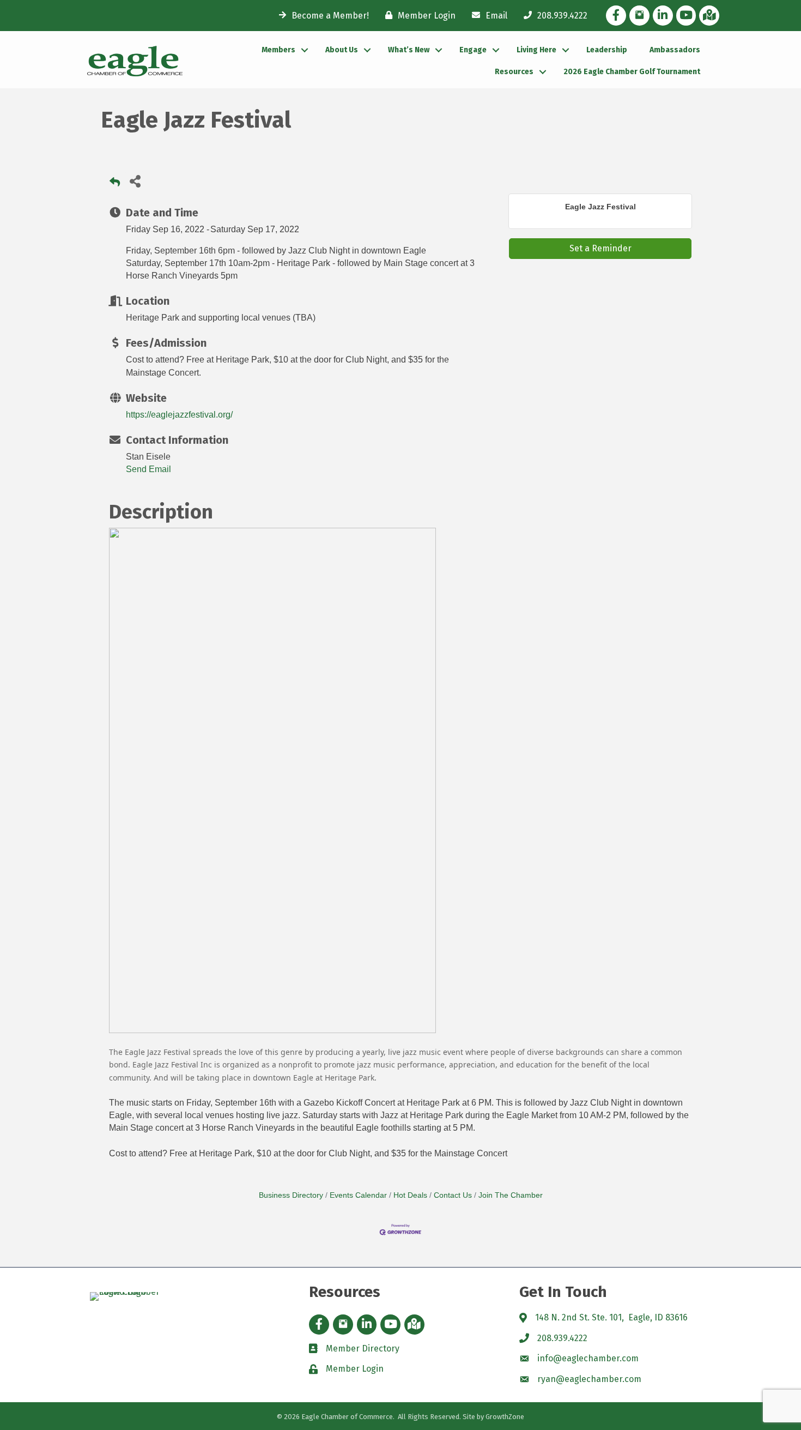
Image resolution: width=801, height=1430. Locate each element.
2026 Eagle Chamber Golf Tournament (631, 71)
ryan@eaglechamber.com (589, 1379)
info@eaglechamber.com (588, 1358)
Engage (473, 50)
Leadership (606, 50)
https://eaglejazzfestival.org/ (179, 414)
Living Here (536, 50)
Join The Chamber (510, 1195)
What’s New (408, 50)
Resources (514, 71)
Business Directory (291, 1195)
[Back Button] (115, 184)
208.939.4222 (562, 1338)
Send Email (148, 469)
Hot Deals (410, 1195)
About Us (341, 50)
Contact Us (453, 1195)
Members (278, 50)
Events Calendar (358, 1195)
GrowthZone (505, 1417)
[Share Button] (135, 180)
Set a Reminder (600, 248)
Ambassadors (675, 50)
